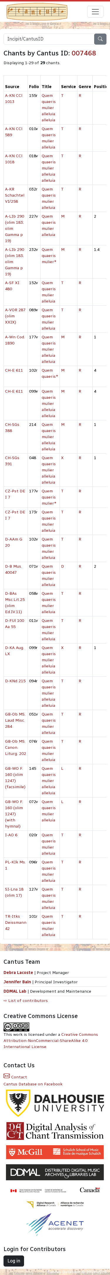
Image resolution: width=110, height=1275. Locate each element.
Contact (18, 1077)
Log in (13, 1261)
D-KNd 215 (15, 680)
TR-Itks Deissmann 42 (15, 922)
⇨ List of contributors (26, 1000)
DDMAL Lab (15, 991)
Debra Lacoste (18, 972)
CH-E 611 (14, 370)
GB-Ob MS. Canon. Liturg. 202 (15, 747)
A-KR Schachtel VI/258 (14, 195)
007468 (84, 53)
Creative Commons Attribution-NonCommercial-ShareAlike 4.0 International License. (51, 1040)
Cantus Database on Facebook (33, 1084)
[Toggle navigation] (95, 12)
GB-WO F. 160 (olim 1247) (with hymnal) (14, 814)
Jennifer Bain (18, 982)
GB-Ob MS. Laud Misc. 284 (15, 720)
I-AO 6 (11, 834)
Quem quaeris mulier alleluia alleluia (49, 108)
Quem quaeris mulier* (49, 255)
